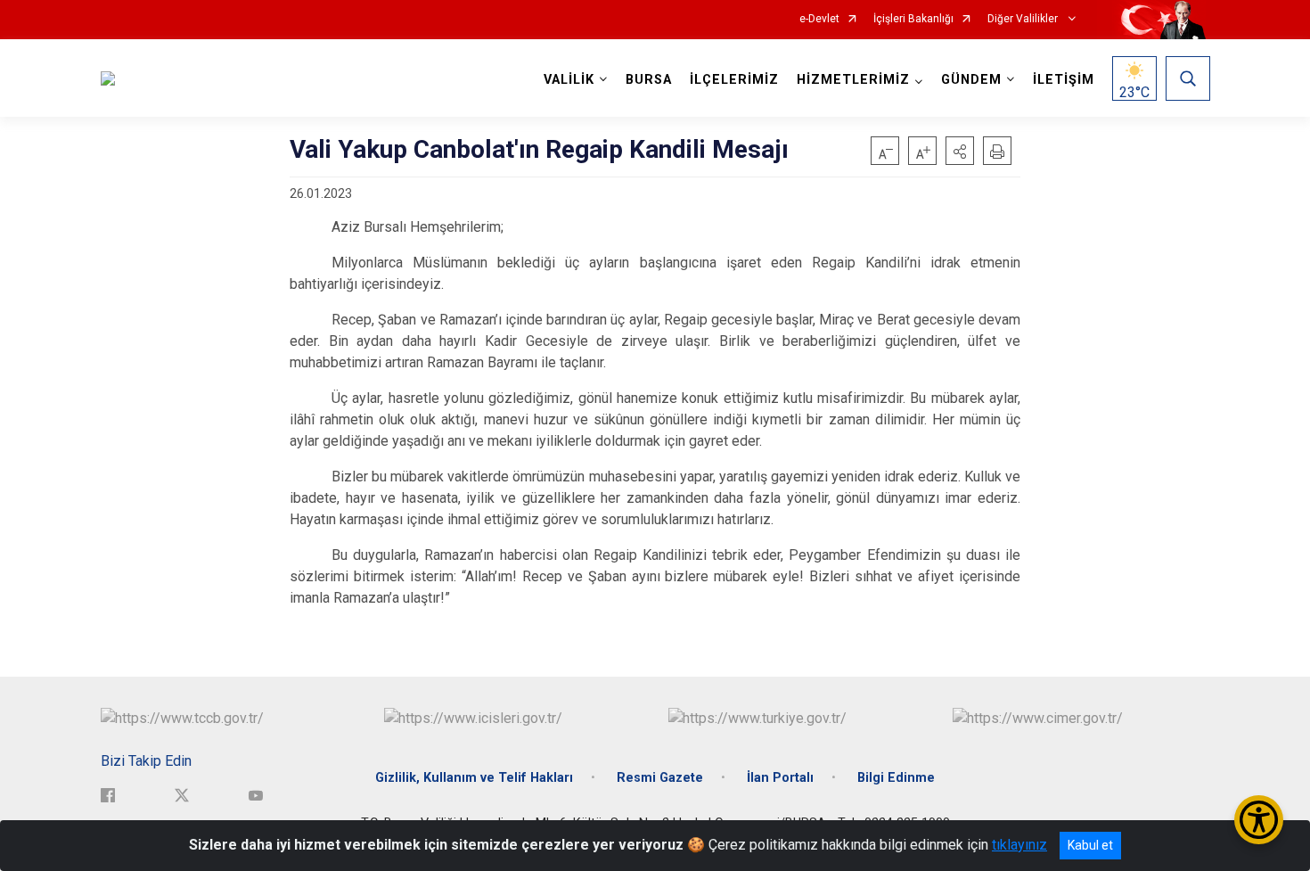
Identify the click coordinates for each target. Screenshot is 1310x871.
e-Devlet (819, 19)
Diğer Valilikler (1023, 19)
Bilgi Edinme (896, 777)
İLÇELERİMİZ (734, 79)
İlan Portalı (780, 777)
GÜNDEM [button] (971, 79)
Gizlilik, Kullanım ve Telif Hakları (474, 777)
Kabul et (1090, 845)
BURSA (649, 79)
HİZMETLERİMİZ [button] (853, 79)
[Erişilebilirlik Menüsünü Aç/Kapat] (1258, 819)
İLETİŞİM (1063, 79)
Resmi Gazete (660, 777)
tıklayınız (1019, 844)
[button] (960, 150)
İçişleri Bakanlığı (913, 19)
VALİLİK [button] (569, 79)
